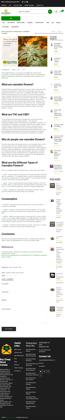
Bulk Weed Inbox (10, 417)
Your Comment (6, 309)
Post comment (9, 329)
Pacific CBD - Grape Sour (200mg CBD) (58, 72)
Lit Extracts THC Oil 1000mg (57, 59)
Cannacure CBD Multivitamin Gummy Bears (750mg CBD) (58, 138)
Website (4, 300)
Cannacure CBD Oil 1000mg (58, 125)
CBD (20, 267)
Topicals (5, 225)
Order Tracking (29, 5)
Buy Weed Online (19, 355)
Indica (5, 174)
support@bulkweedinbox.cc (47, 360)
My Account (17, 349)
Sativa (5, 183)
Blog (59, 31)
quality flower (4, 381)
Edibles (5, 216)
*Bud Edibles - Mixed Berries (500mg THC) (58, 167)
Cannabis (4, 89)
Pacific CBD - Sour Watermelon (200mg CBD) (58, 112)
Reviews (16, 365)
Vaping (5, 209)
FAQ (10, 5)
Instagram (42, 366)
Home (53, 31)
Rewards (3, 5)
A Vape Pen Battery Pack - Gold (58, 85)
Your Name (5, 284)
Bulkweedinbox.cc (18, 240)
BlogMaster (6, 69)
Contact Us (39, 5)
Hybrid (5, 190)
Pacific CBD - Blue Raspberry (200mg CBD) (58, 98)
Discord (41, 363)
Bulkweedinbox (4, 402)
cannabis (8, 272)
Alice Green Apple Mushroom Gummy (57, 153)
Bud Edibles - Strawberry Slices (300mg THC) (58, 46)
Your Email (5, 292)
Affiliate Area (18, 5)
